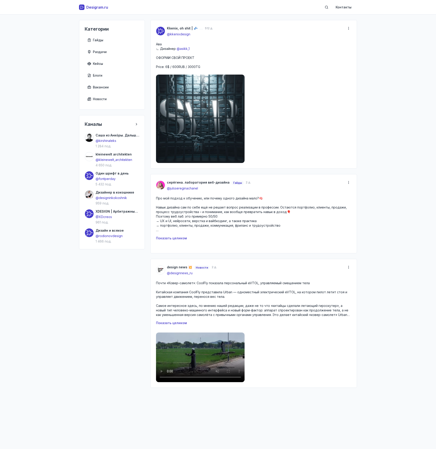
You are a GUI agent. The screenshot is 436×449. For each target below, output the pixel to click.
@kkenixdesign (178, 34)
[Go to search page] (326, 7)
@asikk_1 (183, 49)
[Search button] (326, 7)
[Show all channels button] (136, 124)
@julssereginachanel (182, 188)
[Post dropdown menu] (348, 28)
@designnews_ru (180, 273)
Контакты (344, 7)
